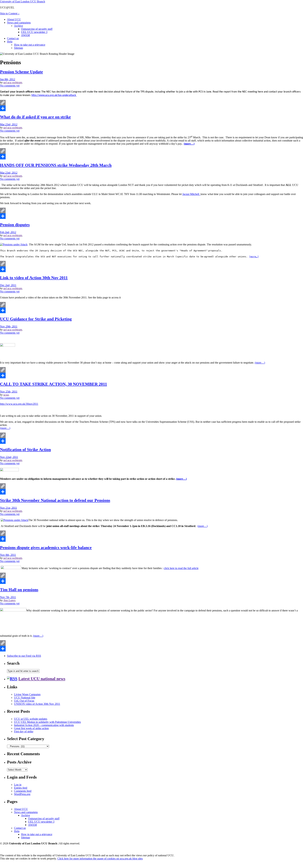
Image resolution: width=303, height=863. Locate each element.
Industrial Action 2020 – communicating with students (44, 725)
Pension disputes (15, 224)
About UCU (14, 19)
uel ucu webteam (12, 82)
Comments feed (22, 790)
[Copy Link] (151, 103)
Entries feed (20, 787)
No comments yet (9, 85)
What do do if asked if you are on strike (35, 117)
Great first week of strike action (31, 728)
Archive (18, 25)
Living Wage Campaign (27, 694)
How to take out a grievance (29, 44)
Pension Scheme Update (21, 72)
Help (9, 41)
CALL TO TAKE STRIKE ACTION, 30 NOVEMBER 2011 (53, 384)
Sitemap (18, 47)
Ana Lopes (9, 600)
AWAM (25, 35)
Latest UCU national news (41, 678)
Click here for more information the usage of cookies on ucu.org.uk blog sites (100, 858)
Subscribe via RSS (24, 655)
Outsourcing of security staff (36, 28)
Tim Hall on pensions (19, 589)
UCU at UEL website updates (30, 718)
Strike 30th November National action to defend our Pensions (55, 500)
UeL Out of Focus (24, 700)
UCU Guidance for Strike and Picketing (36, 319)
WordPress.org (22, 794)
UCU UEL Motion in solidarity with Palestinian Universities (47, 721)
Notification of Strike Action (25, 449)
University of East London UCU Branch (22, 1)
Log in (17, 784)
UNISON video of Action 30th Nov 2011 (37, 703)
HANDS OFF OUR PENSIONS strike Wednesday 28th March (56, 165)
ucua (6, 394)
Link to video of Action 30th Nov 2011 (34, 277)
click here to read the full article (181, 568)
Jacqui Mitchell (191, 194)
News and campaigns (19, 22)
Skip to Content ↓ (9, 13)
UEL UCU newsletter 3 (34, 32)
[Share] (151, 108)
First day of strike (23, 731)
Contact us (13, 38)
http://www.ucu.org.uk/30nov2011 (19, 403)
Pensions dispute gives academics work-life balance (46, 547)
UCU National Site (24, 697)
